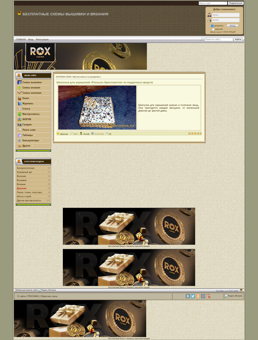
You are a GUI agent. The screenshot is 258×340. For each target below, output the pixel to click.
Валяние (21, 176)
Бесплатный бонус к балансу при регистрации (129, 246)
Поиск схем (28, 130)
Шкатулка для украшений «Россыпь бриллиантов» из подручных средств (105, 82)
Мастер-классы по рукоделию (86, 77)
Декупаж (21, 188)
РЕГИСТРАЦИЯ (230, 32)
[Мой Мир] (203, 296)
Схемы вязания (31, 87)
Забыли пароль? (216, 32)
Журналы (27, 103)
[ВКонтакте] (188, 296)
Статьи (26, 108)
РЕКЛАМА (33, 296)
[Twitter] (193, 296)
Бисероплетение (25, 168)
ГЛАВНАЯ (21, 39)
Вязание (21, 184)
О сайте (21, 296)
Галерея (27, 124)
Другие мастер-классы (29, 200)
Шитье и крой (24, 196)
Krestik (87, 134)
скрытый (219, 29)
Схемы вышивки (32, 82)
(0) (109, 134)
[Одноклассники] (198, 296)
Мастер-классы (30, 114)
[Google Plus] (208, 296)
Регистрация (42, 39)
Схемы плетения (31, 93)
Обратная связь (49, 296)
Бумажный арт (24, 172)
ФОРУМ (26, 119)
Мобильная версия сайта (26, 290)
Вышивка (22, 180)
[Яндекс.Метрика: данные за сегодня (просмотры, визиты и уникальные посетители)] (47, 290)
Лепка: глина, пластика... (30, 192)
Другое (26, 145)
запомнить (218, 26)
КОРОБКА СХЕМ (63, 77)
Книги (25, 98)
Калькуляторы (31, 140)
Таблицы (27, 135)
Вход (30, 39)
